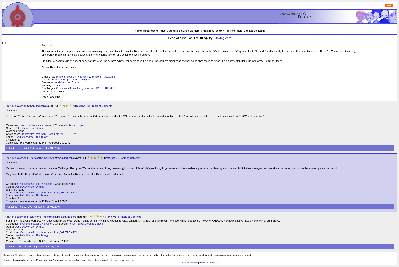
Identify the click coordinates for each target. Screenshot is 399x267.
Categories (173, 30)
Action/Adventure (60, 82)
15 (88, 106)
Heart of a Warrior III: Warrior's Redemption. (31, 216)
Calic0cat (129, 260)
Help (239, 30)
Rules (202, 262)
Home (138, 30)
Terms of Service (189, 262)
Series (185, 30)
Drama (75, 82)
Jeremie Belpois (81, 79)
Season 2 (84, 76)
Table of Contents (102, 106)
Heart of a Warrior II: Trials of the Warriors (29, 158)
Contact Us (250, 30)
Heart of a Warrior (15, 106)
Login (261, 30)
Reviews (80, 106)
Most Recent (150, 30)
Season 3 (109, 76)
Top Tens (230, 30)
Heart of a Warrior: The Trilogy (31, 136)
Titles (162, 30)
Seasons (60, 76)
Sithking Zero (222, 38)
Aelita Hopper (63, 79)
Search (220, 30)
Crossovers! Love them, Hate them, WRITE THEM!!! (85, 88)
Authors (195, 30)
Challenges (207, 30)
